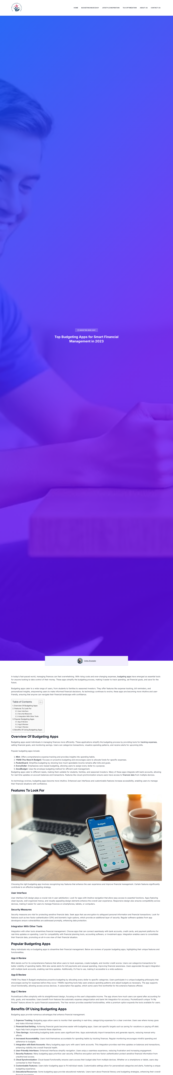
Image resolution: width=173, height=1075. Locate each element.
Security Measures (25, 714)
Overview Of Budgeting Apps (26, 706)
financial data (129, 775)
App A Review (23, 722)
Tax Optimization (130, 8)
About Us (144, 8)
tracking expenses (149, 742)
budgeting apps (124, 676)
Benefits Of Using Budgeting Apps (28, 730)
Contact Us (155, 8)
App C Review (23, 727)
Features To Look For (23, 708)
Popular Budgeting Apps (24, 719)
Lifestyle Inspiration (110, 8)
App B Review (23, 724)
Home (76, 8)
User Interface (23, 711)
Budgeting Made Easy (90, 8)
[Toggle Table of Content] (39, 702)
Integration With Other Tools (28, 716)
